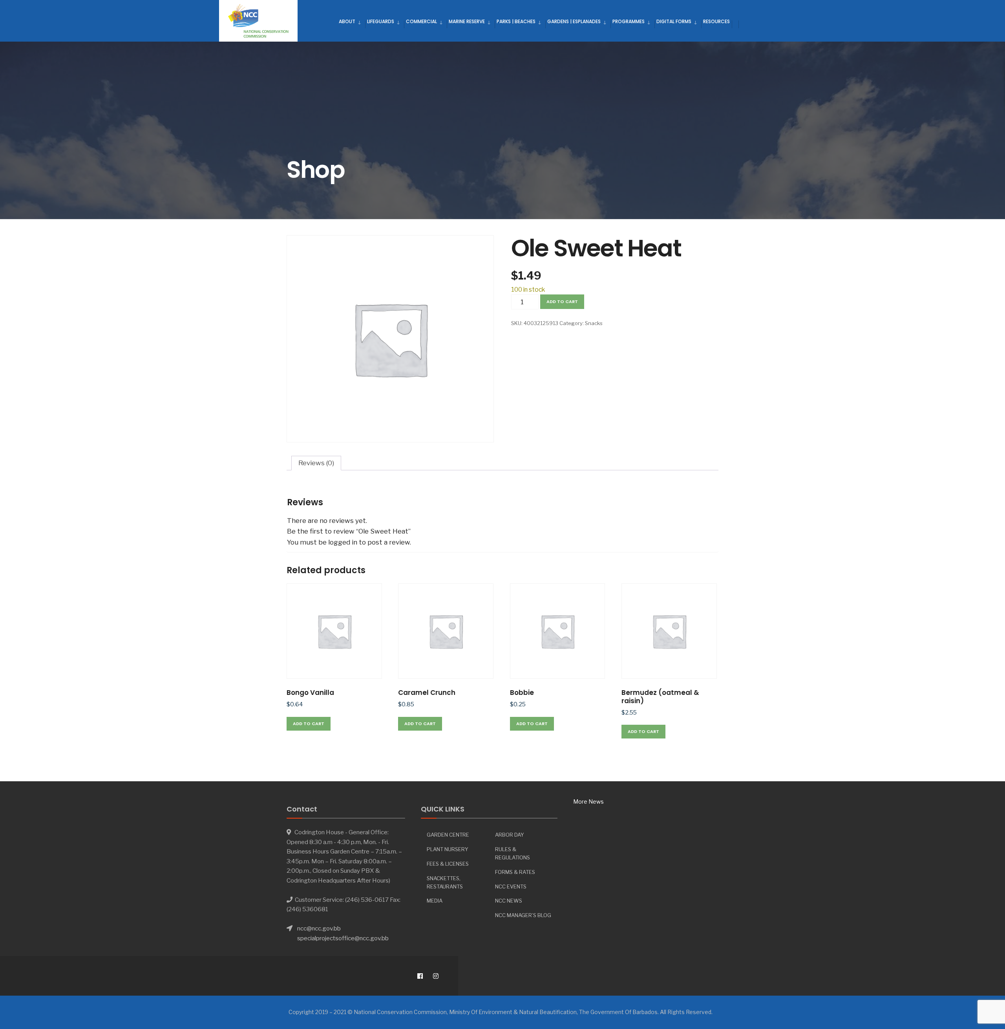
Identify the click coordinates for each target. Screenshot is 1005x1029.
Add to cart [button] (308, 723)
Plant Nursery (447, 849)
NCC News (508, 900)
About (347, 21)
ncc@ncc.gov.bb (319, 928)
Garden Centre (448, 835)
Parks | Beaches (516, 21)
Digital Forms (673, 21)
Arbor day (509, 835)
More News (588, 801)
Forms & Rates (515, 872)
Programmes (628, 21)
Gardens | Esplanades (574, 21)
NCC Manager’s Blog (523, 915)
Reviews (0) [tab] (316, 463)
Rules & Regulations (512, 853)
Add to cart (562, 301)
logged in (342, 542)
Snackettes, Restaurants (445, 882)
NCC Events (510, 886)
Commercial (421, 21)
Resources (716, 21)
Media (434, 900)
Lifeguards (380, 21)
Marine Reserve (467, 21)
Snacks (594, 323)
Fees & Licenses (448, 864)
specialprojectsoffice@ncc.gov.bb (343, 938)
